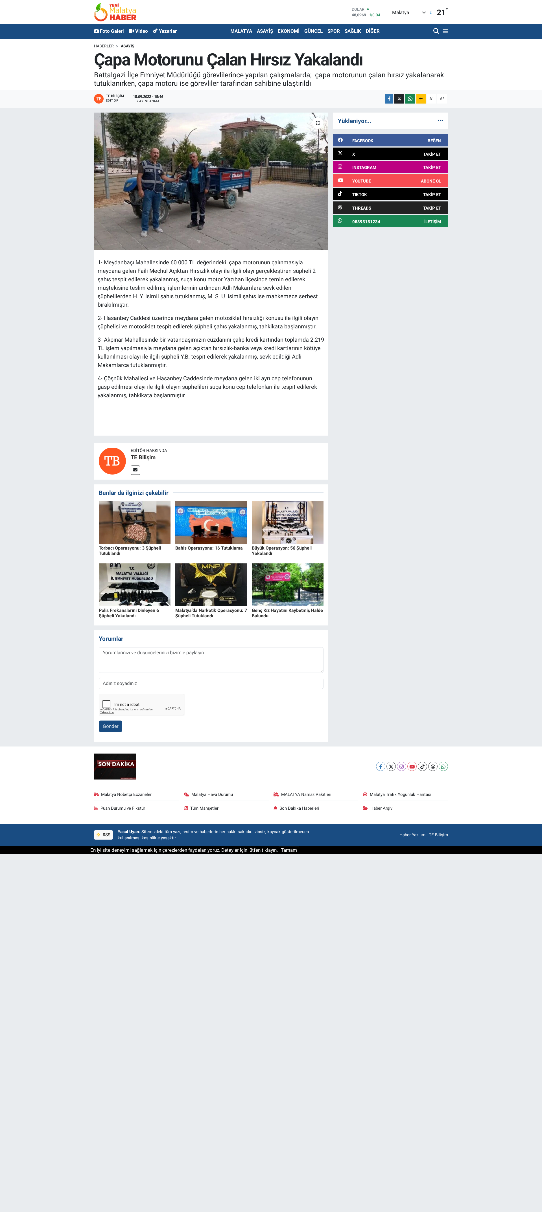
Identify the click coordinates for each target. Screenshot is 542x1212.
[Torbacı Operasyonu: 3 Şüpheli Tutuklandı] (135, 522)
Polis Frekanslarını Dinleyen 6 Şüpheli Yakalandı (129, 613)
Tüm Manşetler (204, 808)
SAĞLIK (353, 31)
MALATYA (241, 31)
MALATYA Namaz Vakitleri (306, 794)
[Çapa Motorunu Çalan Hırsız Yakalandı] (211, 181)
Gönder (111, 726)
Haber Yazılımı (413, 834)
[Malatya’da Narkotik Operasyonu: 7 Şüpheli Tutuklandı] (211, 584)
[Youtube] (412, 766)
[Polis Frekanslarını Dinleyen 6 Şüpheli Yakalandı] (135, 584)
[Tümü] (440, 121)
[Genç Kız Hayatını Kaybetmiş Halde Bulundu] (288, 584)
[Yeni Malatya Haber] (115, 12)
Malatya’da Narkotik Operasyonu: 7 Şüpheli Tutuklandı (211, 613)
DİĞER (373, 31)
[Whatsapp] (443, 766)
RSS (106, 834)
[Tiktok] (422, 766)
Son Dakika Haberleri (299, 808)
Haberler (104, 46)
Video (141, 31)
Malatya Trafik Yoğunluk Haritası (400, 794)
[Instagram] (401, 766)
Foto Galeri (112, 31)
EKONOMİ (289, 31)
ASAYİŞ (265, 31)
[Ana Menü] (444, 31)
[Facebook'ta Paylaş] (389, 99)
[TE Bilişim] (112, 461)
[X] (391, 766)
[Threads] (433, 766)
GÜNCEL (313, 31)
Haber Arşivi (382, 808)
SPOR (333, 31)
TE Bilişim (143, 457)
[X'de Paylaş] (399, 99)
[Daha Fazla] (421, 99)
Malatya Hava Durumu (212, 794)
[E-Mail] (135, 470)
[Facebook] (380, 766)
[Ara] (436, 31)
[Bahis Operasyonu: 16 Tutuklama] (211, 522)
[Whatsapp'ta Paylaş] (410, 99)
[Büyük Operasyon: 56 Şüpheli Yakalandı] (288, 522)
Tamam (289, 850)
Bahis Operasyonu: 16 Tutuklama (209, 548)
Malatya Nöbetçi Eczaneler (126, 794)
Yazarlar (168, 31)
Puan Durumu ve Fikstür (122, 808)
